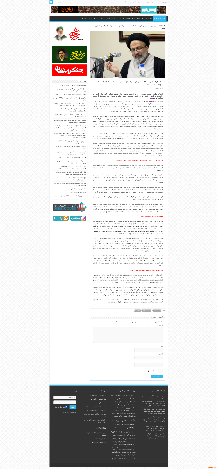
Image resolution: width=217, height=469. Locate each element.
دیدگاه (160, 325)
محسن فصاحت (127, 447)
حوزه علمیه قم (117, 435)
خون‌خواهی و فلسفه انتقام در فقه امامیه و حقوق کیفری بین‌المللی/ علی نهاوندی (71, 153)
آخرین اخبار (154, 26)
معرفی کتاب (121, 449)
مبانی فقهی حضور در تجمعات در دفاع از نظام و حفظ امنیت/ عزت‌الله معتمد (70, 116)
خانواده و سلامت (100, 19)
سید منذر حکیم (147, 311)
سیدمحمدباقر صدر (123, 441)
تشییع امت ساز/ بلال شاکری (77, 192)
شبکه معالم (102, 403)
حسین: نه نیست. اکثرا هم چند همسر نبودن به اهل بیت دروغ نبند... (153, 397)
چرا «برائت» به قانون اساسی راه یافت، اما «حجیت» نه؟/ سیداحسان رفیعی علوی (70, 110)
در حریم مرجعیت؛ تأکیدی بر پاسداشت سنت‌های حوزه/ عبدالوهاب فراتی (70, 142)
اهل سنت (114, 421)
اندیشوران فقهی (87, 19)
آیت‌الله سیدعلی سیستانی (121, 402)
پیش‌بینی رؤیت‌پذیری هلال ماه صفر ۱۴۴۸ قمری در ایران (71, 147)
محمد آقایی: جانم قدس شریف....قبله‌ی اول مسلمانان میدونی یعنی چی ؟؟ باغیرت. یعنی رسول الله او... (154, 420)
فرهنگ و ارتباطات (112, 19)
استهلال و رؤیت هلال (123, 413)
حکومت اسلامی (130, 438)
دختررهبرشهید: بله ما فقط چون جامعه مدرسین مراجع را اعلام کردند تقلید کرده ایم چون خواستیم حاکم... (153, 403)
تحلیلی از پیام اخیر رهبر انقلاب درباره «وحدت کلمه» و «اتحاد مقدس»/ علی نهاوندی (70, 121)
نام (162, 346)
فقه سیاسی (114, 444)
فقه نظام (137, 311)
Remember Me (60, 407)
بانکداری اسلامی (130, 424)
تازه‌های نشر (129, 428)
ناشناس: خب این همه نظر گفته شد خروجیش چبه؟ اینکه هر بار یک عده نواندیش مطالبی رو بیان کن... (154, 436)
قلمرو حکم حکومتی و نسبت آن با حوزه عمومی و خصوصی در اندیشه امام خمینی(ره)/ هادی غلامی (71, 168)
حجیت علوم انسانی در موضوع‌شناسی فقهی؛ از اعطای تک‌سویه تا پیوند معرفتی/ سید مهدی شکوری (70, 104)
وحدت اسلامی (116, 452)
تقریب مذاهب (117, 428)
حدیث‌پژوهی (127, 432)
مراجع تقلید (128, 449)
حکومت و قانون (148, 19)
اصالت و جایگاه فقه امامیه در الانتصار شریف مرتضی (70, 196)
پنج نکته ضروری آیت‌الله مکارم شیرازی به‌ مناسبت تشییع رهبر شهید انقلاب (71, 179)
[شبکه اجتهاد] (108, 10)
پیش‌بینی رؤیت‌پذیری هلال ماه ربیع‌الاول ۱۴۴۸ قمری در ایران (69, 99)
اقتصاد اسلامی (128, 416)
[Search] (51, 2)
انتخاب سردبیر (126, 420)
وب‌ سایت (160, 362)
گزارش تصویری (127, 458)
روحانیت (133, 442)
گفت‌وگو (116, 458)
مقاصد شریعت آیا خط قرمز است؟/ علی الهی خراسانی (70, 94)
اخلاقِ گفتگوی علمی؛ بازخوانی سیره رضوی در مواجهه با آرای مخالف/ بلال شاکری (69, 90)
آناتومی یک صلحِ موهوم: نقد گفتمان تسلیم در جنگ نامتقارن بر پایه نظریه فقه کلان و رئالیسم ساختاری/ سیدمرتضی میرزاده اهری (70, 128)
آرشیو (134, 2)
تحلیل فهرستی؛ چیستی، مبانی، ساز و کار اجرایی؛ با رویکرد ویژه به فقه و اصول (70, 162)
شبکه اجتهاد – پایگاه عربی (98, 399)
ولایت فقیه (132, 454)
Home (161, 26)
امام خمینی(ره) (116, 416)
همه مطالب (127, 2)
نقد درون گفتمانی (127, 452)
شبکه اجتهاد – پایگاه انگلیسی (97, 395)
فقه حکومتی (122, 444)
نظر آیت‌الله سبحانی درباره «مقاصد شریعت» (73, 85)
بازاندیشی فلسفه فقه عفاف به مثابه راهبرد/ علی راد (70, 157)
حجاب (134, 432)
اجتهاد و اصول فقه (160, 19)
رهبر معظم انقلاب (117, 438)
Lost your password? (69, 412)
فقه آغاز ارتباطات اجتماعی (78, 189)
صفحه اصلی (154, 2)
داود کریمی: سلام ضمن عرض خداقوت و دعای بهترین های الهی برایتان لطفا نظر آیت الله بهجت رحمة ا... (153, 411)
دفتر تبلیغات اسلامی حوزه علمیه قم (95, 407)
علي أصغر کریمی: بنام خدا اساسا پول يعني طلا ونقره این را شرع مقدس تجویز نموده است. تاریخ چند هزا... (154, 428)
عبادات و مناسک (125, 19)
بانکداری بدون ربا (119, 424)
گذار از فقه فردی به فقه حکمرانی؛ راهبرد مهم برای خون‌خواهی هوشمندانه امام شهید (71, 173)
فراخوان (129, 444)
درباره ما (148, 2)
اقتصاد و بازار (136, 19)
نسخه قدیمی (140, 2)
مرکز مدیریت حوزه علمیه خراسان (96, 410)
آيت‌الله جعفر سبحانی (129, 395)
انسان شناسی (157, 311)
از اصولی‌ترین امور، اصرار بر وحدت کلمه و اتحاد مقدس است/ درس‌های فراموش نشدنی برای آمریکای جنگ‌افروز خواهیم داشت (70, 135)
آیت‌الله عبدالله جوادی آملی (128, 405)
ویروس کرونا (124, 455)
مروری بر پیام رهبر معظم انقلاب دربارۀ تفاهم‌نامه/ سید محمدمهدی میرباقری (70, 184)
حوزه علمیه (120, 431)
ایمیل (161, 354)
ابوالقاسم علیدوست (123, 410)
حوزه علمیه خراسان (123, 433)
